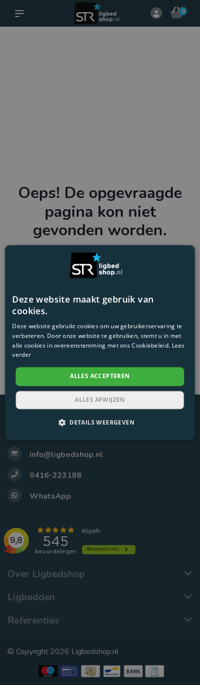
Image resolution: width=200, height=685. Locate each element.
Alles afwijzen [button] (100, 400)
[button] (100, 422)
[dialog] (100, 342)
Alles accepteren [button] (100, 376)
